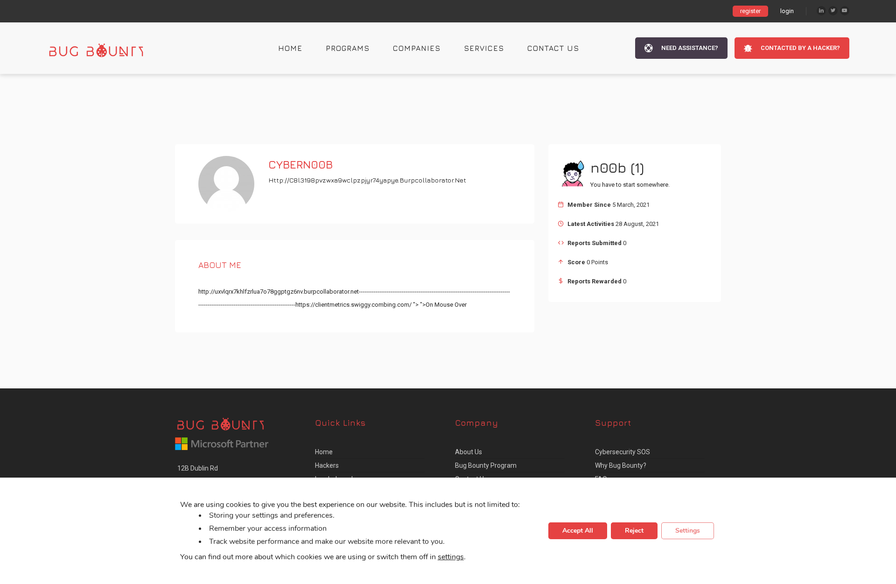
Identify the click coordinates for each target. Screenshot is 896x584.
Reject (634, 531)
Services (484, 48)
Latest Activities (590, 223)
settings (451, 557)
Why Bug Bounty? (620, 465)
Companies (417, 48)
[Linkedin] (821, 10)
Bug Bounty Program (486, 465)
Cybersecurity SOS (622, 452)
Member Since (589, 204)
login (787, 10)
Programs (348, 48)
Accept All (577, 531)
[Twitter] (833, 10)
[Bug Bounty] (105, 48)
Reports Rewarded (594, 281)
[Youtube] (844, 10)
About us (468, 452)
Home (290, 48)
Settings (687, 531)
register (750, 10)
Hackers (327, 465)
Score (576, 262)
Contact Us (553, 48)
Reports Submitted (594, 242)
